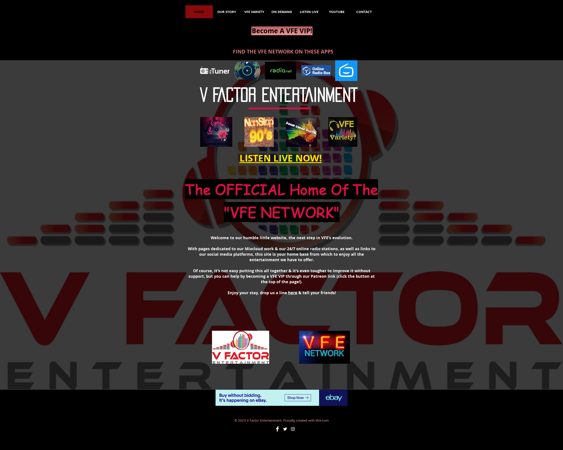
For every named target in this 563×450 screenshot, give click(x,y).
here (292, 293)
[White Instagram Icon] (292, 429)
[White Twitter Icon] (285, 429)
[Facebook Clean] (277, 429)
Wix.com (322, 420)
